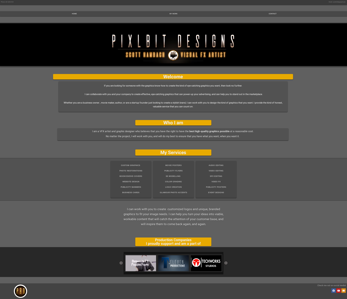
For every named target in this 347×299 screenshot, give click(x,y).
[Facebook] (333, 290)
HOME (74, 14)
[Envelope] (343, 290)
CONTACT (273, 14)
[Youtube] (338, 290)
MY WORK (173, 14)
